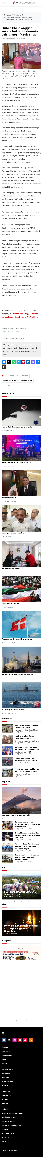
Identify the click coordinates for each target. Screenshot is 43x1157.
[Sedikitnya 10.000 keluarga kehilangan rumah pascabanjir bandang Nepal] (7, 728)
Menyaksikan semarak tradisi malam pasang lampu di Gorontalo (21, 928)
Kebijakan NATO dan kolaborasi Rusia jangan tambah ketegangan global (19, 673)
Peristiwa (6, 1073)
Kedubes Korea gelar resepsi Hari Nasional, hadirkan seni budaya (17, 461)
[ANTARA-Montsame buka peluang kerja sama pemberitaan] (21, 553)
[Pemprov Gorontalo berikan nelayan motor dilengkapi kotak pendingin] (7, 847)
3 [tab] (21, 901)
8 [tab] (30, 938)
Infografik (6, 941)
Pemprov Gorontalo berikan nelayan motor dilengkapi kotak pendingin (27, 846)
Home (8, 15)
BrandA (5, 1129)
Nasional (17, 15)
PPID (4, 1141)
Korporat (5, 1137)
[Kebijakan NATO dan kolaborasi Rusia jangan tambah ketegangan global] (21, 659)
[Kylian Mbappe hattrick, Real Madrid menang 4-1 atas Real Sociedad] (7, 836)
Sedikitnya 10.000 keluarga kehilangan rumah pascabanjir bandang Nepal (26, 727)
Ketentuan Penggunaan (12, 1113)
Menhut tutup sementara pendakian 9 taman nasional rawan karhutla (19, 814)
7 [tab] (27, 938)
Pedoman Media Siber (11, 1125)
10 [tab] (37, 938)
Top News (6, 782)
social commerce (10, 381)
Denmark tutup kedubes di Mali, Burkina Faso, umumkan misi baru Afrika (20, 637)
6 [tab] (23, 938)
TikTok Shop (26, 381)
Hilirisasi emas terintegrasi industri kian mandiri (19, 1012)
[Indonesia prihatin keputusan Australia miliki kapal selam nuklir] (21, 695)
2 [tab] (18, 901)
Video (5, 904)
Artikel (5, 1099)
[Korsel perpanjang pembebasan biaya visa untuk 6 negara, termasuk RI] (21, 412)
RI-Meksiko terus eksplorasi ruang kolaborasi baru (17, 496)
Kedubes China (12, 376)
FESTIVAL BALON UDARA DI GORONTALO (20, 893)
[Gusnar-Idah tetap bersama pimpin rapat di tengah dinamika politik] (7, 858)
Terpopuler (7, 718)
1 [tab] (15, 901)
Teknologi (6, 1095)
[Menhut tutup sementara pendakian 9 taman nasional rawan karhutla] (21, 800)
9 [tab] (33, 938)
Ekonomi (5, 1077)
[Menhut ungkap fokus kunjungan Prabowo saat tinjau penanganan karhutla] (7, 739)
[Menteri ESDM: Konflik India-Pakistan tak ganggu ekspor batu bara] (21, 518)
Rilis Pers (6, 1103)
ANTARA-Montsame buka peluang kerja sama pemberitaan (20, 567)
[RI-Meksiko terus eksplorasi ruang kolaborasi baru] (21, 483)
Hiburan (5, 1085)
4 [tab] (25, 901)
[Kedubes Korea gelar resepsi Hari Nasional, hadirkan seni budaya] (21, 448)
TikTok (25, 376)
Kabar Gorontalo (9, 1069)
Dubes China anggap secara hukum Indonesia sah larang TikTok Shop (18, 18)
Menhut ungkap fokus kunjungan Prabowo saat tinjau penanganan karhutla (27, 738)
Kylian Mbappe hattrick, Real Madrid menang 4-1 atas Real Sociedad (27, 835)
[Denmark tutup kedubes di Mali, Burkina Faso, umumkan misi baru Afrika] (21, 624)
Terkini (5, 1048)
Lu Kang (6, 386)
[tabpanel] (21, 886)
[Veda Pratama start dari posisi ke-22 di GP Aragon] (7, 761)
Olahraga (6, 1091)
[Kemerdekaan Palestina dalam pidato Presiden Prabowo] (21, 589)
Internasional (7, 1081)
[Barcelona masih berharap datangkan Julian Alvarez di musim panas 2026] (7, 750)
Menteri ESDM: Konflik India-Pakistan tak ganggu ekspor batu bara (20, 531)
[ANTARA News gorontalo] (23, 3)
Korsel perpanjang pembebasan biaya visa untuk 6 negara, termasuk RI (19, 425)
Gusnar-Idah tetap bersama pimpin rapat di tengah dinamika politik (27, 857)
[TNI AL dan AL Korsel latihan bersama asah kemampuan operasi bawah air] (7, 772)
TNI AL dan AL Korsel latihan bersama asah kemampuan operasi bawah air (27, 771)
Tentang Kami (8, 1121)
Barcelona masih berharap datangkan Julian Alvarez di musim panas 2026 (27, 749)
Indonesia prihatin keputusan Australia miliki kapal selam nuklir (20, 708)
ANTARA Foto (8, 1133)
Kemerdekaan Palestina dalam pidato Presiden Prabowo (19, 602)
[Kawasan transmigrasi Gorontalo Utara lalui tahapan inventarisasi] (7, 825)
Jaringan (5, 1109)
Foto (4, 867)
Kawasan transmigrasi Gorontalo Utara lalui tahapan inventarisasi (27, 824)
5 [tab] (28, 901)
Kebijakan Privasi (9, 1117)
